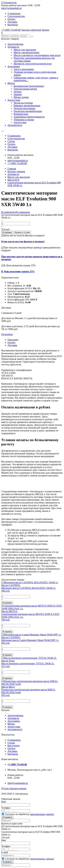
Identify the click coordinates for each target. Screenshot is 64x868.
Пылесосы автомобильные (28, 111)
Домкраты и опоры (24, 119)
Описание (12, 339)
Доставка (12, 22)
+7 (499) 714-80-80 (11, 30)
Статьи (11, 141)
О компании (14, 13)
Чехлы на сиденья (23, 102)
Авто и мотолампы (24, 69)
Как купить (13, 745)
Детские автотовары (24, 108)
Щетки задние (21, 97)
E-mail (4, 852)
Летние (17, 91)
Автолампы (13, 66)
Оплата (11, 19)
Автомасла (13, 47)
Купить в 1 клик (22, 232)
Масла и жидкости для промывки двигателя (37, 55)
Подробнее (7, 334)
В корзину (7, 232)
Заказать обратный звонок (35, 30)
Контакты (12, 24)
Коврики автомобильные (27, 105)
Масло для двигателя (25, 49)
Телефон (5, 807)
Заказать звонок (18, 788)
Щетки (11, 83)
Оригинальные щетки (25, 88)
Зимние (18, 94)
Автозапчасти (14, 125)
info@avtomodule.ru (11, 8)
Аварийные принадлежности (29, 116)
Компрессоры (21, 114)
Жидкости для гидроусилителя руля (32, 63)
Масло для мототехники (26, 52)
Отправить (7, 817)
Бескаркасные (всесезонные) (29, 86)
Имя (3, 801)
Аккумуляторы (15, 44)
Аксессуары (13, 100)
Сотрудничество (16, 16)
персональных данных (42, 814)
